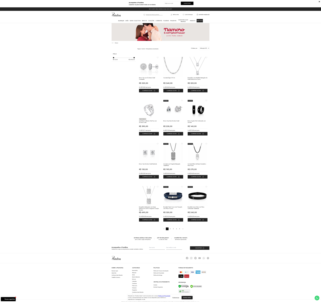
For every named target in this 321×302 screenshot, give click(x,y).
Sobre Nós (114, 273)
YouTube (199, 258)
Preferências (175, 297)
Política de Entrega (157, 275)
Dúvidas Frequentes (158, 287)
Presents (192, 21)
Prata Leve (134, 285)
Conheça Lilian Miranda (117, 275)
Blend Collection (135, 21)
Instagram (191, 258)
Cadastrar (198, 248)
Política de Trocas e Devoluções (160, 270)
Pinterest (195, 258)
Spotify (208, 258)
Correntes (159, 21)
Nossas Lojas (115, 270)
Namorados (135, 270)
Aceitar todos (187, 297)
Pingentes (173, 21)
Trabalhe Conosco (116, 277)
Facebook (187, 258)
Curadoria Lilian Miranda (183, 20)
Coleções (151, 21)
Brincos (144, 21)
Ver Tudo (200, 21)
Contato (155, 285)
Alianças (121, 21)
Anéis (126, 21)
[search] (144, 15)
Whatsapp (203, 258)
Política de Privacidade (158, 273)
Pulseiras (166, 21)
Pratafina (116, 14)
